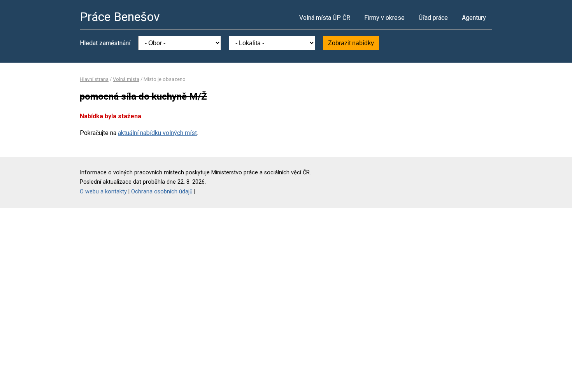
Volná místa (126, 79)
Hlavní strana (94, 79)
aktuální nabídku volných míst (157, 133)
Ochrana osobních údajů (162, 191)
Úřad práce (433, 17)
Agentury (474, 17)
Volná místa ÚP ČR (324, 17)
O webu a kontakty (103, 191)
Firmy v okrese (384, 17)
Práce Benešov (120, 16)
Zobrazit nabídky (351, 43)
